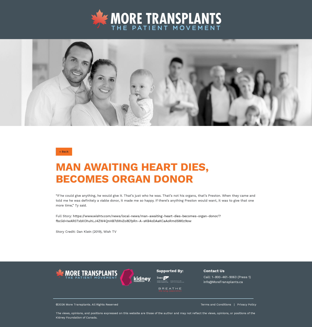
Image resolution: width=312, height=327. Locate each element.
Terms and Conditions (216, 304)
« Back (63, 151)
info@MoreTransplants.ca (223, 282)
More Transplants (78, 304)
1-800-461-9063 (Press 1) (231, 277)
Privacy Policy (246, 304)
